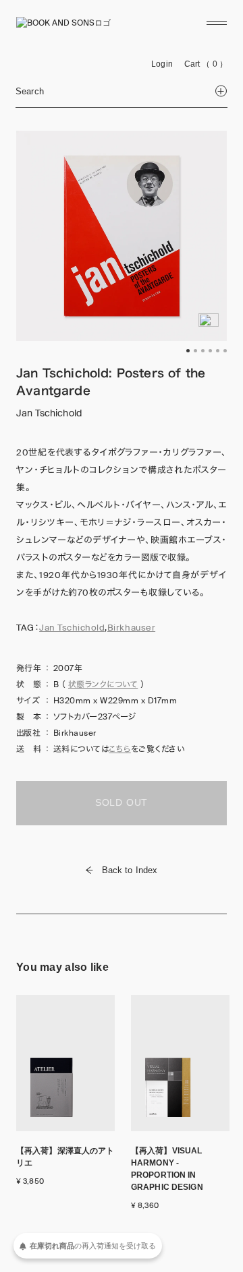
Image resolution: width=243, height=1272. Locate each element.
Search (30, 91)
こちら (119, 749)
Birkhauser (131, 627)
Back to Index (130, 870)
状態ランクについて (103, 684)
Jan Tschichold (72, 627)
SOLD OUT (121, 802)
